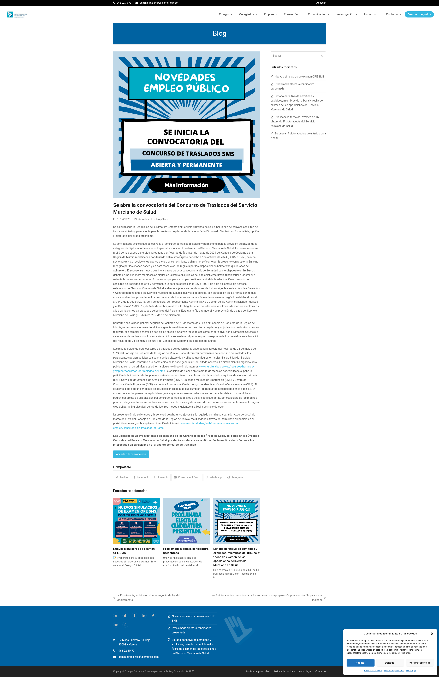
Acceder (321, 2)
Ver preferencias (419, 662)
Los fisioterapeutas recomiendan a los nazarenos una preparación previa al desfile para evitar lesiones (261, 598)
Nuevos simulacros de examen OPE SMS (299, 76)
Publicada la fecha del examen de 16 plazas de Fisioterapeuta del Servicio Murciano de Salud (295, 121)
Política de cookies (373, 670)
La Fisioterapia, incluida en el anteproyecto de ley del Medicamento (146, 598)
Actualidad (144, 219)
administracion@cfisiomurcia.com (138, 656)
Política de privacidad (394, 670)
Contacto (320, 671)
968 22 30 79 (126, 650)
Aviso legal (411, 670)
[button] (432, 633)
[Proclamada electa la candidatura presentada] (186, 520)
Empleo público (160, 219)
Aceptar (360, 662)
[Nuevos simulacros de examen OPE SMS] (136, 520)
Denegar (390, 662)
